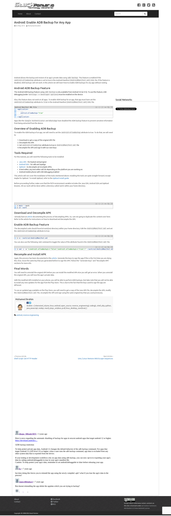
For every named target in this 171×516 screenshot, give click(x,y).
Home (20, 14)
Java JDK (22, 162)
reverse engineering (31, 315)
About (28, 14)
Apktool (22, 167)
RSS (54, 504)
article (29, 217)
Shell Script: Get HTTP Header (25, 359)
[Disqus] (63, 393)
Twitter (55, 502)
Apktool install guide (61, 178)
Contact (38, 14)
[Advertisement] (63, 45)
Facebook (56, 499)
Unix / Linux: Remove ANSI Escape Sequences (95, 359)
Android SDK (24, 164)
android (19, 315)
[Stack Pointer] (49, 5)
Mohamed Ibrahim (24, 299)
